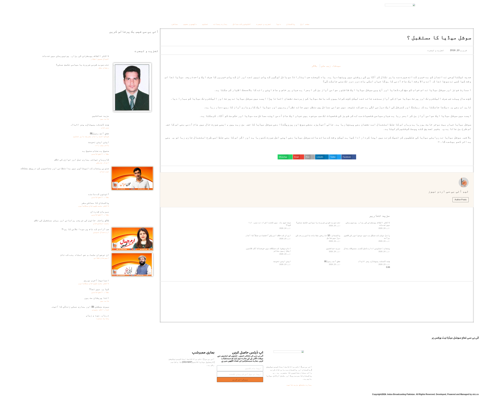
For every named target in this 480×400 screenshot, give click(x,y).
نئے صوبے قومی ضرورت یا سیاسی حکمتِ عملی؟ (318, 222)
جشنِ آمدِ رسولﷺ (332, 261)
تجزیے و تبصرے (263, 24)
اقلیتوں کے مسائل (242, 24)
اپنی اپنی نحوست (282, 261)
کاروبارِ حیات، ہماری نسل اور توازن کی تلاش (81, 159)
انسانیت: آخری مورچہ (96, 280)
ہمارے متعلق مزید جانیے (299, 385)
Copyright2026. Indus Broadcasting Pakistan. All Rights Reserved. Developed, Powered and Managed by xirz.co (425, 394)
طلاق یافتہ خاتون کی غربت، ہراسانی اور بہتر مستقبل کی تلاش (71, 220)
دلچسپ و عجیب (190, 24)
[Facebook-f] (475, 342)
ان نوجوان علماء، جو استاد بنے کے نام (84, 254)
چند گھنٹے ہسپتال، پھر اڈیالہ (374, 261)
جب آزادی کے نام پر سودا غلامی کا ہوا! (85, 229)
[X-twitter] (469, 342)
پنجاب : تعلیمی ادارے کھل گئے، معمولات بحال (367, 248)
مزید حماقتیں (333, 248)
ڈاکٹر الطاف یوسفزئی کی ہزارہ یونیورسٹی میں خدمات (75, 56)
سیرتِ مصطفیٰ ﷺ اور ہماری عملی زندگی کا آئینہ (80, 306)
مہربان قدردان (99, 211)
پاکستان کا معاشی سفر (95, 202)
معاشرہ (174, 24)
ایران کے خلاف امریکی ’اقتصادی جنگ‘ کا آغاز (268, 235)
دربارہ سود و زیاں (97, 315)
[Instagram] (448, 342)
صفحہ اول (304, 24)
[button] (348, 156)
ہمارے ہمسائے (220, 24)
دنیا (278, 24)
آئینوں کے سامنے (98, 194)
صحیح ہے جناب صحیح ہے (95, 150)
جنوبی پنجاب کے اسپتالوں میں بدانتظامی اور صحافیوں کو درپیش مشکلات (65, 168)
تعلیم (205, 24)
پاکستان (290, 24)
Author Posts (460, 200)
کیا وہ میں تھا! (99, 289)
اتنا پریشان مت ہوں (96, 297)
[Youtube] (462, 342)
